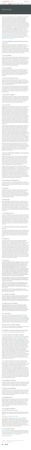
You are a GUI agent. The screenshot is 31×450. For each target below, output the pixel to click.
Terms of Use (10, 3)
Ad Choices (20, 440)
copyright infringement (18, 417)
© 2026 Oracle (3, 440)
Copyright (14, 3)
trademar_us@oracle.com (6, 431)
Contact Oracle (13, 433)
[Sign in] (26, 1)
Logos (21, 3)
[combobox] (17, 1)
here (6, 210)
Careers (23, 440)
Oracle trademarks (15, 416)
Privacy (7, 440)
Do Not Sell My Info (11, 440)
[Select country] (25, 1)
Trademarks (18, 3)
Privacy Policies (4, 3)
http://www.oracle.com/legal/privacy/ (8, 38)
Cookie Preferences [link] (16, 440)
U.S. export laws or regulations (17, 337)
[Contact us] (28, 1)
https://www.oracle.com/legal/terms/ (11, 37)
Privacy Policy (12, 33)
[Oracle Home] (6, 1)
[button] (2, 1)
